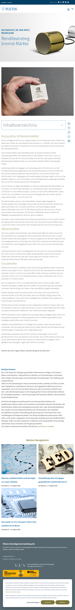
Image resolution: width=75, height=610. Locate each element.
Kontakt (10, 2)
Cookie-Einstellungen (33, 602)
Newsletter (3, 2)
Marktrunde (7, 32)
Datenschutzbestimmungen (13, 592)
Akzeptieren (47, 602)
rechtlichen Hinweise (46, 426)
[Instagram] (61, 2)
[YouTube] (68, 2)
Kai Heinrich (8, 29)
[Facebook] (63, 2)
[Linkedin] (59, 2)
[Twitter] (66, 2)
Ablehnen (62, 602)
